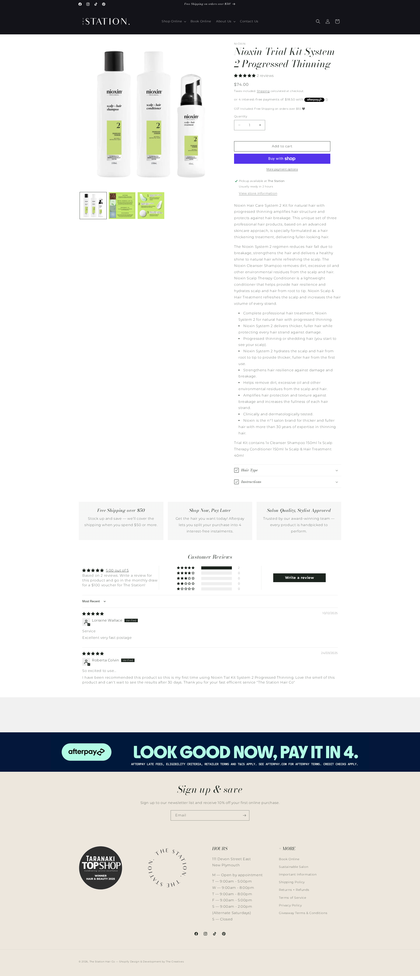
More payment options (282, 169)
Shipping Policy (292, 882)
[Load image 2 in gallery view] (122, 205)
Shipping (263, 91)
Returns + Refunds (294, 890)
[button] (173, 21)
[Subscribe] (244, 815)
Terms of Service (292, 898)
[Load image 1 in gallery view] (93, 205)
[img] (93, 614)
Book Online (289, 859)
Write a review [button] (299, 578)
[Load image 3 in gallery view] (151, 205)
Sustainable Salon (293, 867)
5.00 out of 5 (117, 570)
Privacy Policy (290, 905)
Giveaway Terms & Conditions (303, 913)
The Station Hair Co (102, 961)
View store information (258, 193)
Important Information (298, 874)
